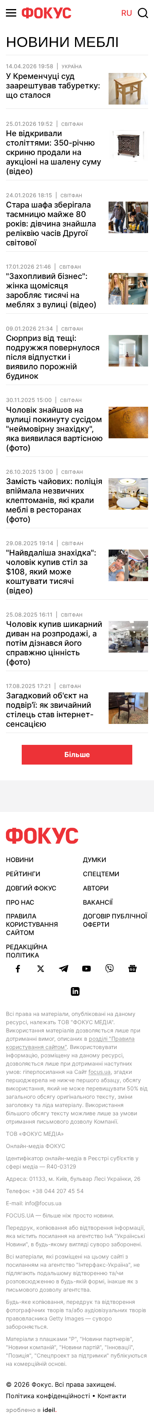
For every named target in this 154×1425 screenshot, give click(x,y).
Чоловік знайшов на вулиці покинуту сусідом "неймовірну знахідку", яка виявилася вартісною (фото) (54, 429)
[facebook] (17, 968)
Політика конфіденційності (48, 1396)
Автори (96, 888)
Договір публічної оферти (115, 920)
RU (126, 13)
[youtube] (86, 968)
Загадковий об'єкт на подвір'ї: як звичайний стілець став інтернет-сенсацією (50, 710)
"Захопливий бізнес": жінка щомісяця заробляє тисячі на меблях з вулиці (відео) (51, 290)
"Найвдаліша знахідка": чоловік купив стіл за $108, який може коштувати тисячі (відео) (51, 571)
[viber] (109, 968)
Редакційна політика (26, 951)
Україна (72, 66)
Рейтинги (23, 874)
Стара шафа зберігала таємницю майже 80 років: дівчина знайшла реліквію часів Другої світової (51, 223)
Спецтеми (101, 874)
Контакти (112, 1396)
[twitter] (40, 968)
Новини (20, 860)
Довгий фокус (31, 888)
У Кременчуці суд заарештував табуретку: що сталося (53, 85)
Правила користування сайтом (32, 924)
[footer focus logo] (42, 836)
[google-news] (132, 968)
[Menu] (11, 12)
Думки (94, 860)
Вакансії (98, 902)
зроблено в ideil (31, 1410)
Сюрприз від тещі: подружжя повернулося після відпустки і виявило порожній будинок (53, 357)
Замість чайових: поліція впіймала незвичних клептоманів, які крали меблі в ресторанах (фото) (54, 500)
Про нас (20, 902)
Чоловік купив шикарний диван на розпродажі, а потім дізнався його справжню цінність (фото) (54, 643)
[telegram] (63, 968)
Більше (77, 754)
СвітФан (72, 124)
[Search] (143, 13)
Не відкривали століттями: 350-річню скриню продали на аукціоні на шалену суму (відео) (53, 152)
